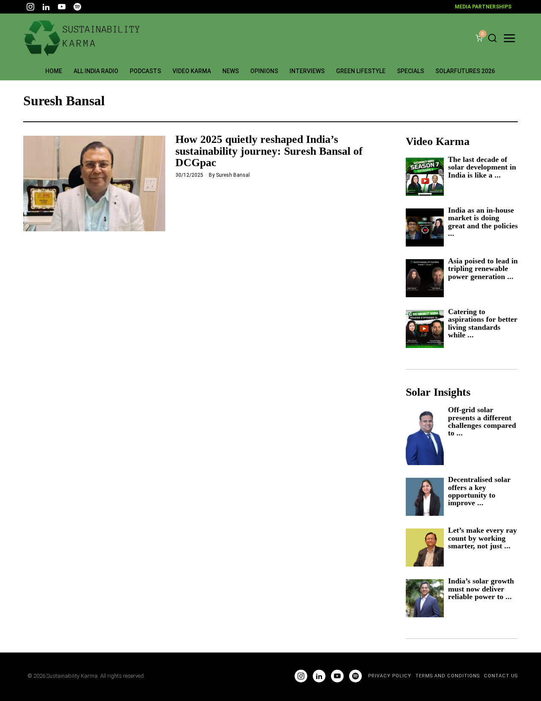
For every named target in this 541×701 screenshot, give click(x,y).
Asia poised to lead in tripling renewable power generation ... (483, 268)
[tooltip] (30, 7)
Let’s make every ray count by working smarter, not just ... (482, 538)
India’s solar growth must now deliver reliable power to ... (481, 588)
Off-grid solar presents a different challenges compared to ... (482, 421)
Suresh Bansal (233, 175)
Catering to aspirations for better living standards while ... (482, 323)
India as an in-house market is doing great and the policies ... (483, 222)
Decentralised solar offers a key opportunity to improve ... (479, 491)
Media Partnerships (483, 7)
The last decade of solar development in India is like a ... (482, 167)
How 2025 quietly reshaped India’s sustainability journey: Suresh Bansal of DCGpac (269, 151)
